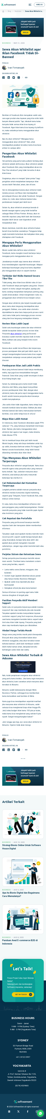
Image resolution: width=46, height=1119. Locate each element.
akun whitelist (16, 334)
